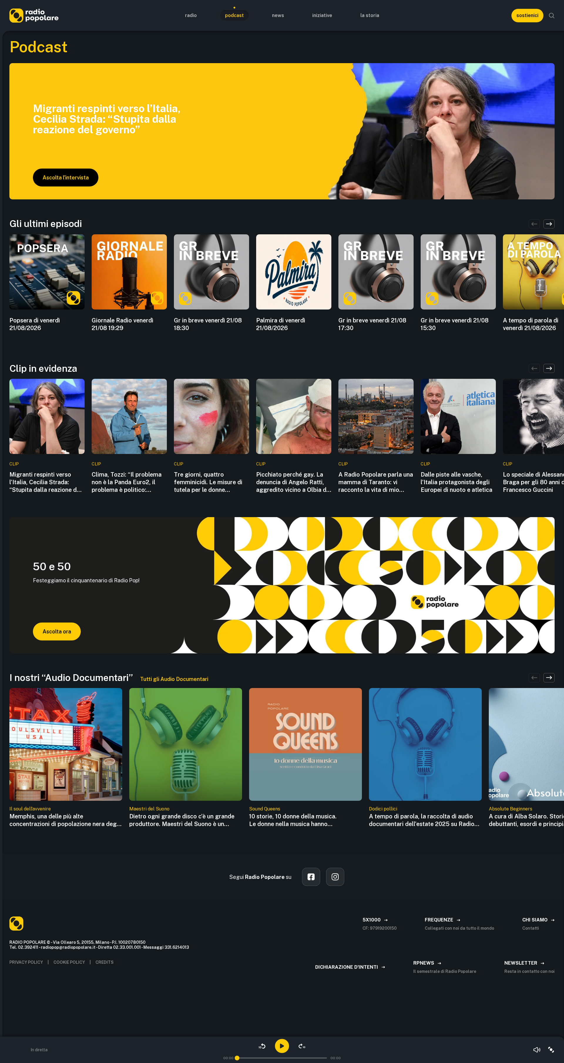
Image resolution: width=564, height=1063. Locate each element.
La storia (369, 15)
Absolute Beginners (510, 809)
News (278, 15)
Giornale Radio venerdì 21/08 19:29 (122, 324)
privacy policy (26, 962)
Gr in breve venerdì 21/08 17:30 (372, 324)
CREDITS (104, 962)
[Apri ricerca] (552, 15)
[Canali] (551, 1049)
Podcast (234, 15)
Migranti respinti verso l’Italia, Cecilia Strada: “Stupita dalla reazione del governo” (45, 482)
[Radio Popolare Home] (33, 15)
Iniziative (322, 15)
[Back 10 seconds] (262, 1045)
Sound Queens (264, 809)
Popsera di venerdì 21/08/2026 (34, 324)
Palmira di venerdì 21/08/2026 (280, 324)
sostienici (527, 15)
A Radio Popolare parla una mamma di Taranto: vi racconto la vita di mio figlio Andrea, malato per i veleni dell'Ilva (375, 482)
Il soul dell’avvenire (30, 809)
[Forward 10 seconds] (302, 1045)
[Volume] (536, 1049)
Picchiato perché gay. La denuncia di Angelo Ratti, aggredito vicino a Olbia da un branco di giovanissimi (293, 482)
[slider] (237, 1058)
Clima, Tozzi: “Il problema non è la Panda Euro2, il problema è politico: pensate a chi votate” (127, 482)
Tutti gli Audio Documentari (174, 679)
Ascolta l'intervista (66, 177)
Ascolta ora (57, 631)
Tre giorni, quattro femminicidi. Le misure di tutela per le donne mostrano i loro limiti (208, 482)
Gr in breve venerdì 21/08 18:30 (208, 324)
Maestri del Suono (149, 809)
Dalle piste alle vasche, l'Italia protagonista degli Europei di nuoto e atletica (456, 482)
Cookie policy (69, 962)
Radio (191, 15)
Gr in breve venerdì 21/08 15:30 (455, 324)
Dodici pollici (383, 809)
